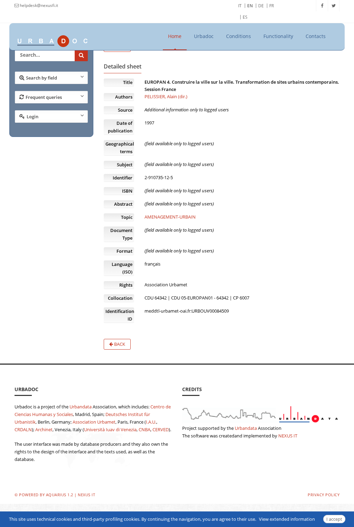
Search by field (41, 78)
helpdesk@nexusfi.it (38, 5)
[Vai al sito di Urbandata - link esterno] (260, 413)
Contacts (316, 36)
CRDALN (23, 429)
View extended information (287, 519)
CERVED (160, 429)
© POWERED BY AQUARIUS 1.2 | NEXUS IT (55, 494)
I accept (334, 519)
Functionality (278, 36)
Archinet (44, 429)
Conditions (238, 36)
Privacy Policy (323, 494)
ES (245, 17)
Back (119, 344)
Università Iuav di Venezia (110, 429)
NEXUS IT (287, 436)
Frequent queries (44, 97)
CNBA (144, 429)
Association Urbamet (94, 422)
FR (271, 6)
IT (240, 6)
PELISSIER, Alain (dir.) (166, 96)
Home (174, 36)
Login (32, 116)
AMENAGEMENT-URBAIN (170, 217)
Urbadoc (204, 36)
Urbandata (80, 407)
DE (261, 6)
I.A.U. (151, 422)
